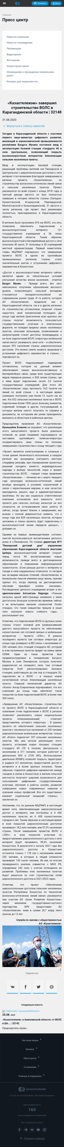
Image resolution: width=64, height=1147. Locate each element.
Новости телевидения (19, 42)
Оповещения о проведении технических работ (30, 74)
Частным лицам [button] (32, 1039)
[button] (60, 970)
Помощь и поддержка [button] (32, 1075)
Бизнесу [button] (32, 1048)
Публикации (14, 48)
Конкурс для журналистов (22, 81)
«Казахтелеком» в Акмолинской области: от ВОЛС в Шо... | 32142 (32, 1021)
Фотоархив (13, 60)
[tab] (32, 1040)
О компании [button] (32, 1066)
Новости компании (18, 36)
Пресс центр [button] (32, 1057)
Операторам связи (18, 66)
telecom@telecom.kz (32, 1105)
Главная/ (7, 15)
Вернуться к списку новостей (23, 126)
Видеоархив (14, 54)
